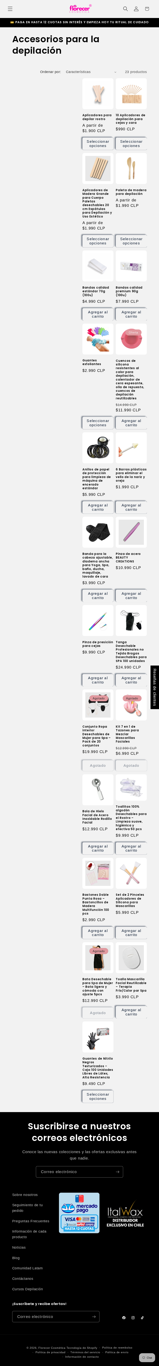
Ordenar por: (50, 72)
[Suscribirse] (117, 1171)
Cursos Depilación (27, 1289)
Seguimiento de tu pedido (27, 1208)
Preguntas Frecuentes (30, 1221)
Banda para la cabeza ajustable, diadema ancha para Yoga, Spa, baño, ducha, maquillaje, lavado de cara (97, 565)
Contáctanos (22, 1279)
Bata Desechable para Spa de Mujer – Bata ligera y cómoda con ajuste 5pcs (97, 986)
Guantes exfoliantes (91, 362)
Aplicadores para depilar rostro (97, 117)
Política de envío (117, 1352)
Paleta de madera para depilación (131, 192)
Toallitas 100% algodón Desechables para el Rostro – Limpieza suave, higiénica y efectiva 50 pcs (131, 818)
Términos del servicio (85, 1352)
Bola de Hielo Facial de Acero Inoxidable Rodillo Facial (97, 816)
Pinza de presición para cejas (97, 644)
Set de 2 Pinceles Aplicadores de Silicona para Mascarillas (130, 900)
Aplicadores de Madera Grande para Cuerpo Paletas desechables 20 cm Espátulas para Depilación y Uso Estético (97, 203)
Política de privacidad (50, 1352)
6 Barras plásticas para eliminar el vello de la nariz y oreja (131, 475)
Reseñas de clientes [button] (155, 687)
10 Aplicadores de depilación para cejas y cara (130, 119)
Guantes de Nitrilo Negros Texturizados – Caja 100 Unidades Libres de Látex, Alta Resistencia (97, 1068)
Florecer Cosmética (52, 1347)
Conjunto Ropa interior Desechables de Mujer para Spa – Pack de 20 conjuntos (96, 736)
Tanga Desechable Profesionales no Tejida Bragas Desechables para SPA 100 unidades (131, 651)
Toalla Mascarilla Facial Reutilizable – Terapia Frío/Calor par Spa (131, 984)
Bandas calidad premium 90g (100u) (129, 291)
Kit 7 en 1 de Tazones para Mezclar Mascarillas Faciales (127, 734)
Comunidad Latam (27, 1268)
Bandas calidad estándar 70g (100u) (95, 291)
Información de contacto (82, 1356)
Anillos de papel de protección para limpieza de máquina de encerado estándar (96, 479)
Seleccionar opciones (98, 143)
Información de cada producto (29, 1234)
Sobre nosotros (25, 1195)
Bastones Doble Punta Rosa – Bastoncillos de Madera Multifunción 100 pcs (95, 904)
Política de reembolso (117, 1347)
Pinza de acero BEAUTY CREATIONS (128, 557)
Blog (16, 1258)
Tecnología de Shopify (82, 1347)
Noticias (19, 1247)
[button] (10, 8)
